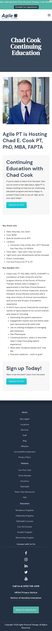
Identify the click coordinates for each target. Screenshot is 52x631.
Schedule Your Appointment (26, 7)
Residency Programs (25, 510)
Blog (25, 441)
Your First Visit (24, 470)
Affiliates (25, 446)
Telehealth (24, 486)
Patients (25, 463)
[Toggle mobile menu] (49, 15)
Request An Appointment (26, 610)
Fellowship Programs (25, 516)
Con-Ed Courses (24, 526)
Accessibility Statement (24, 452)
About (25, 412)
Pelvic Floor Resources (25, 492)
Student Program (24, 532)
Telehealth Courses (24, 521)
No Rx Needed (25, 475)
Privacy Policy (25, 457)
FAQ (25, 497)
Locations (24, 424)
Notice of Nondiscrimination (25, 597)
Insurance (24, 481)
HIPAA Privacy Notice (26, 592)
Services (25, 430)
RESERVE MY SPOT (16, 205)
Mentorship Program (25, 537)
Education (24, 503)
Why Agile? (25, 419)
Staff (25, 435)
